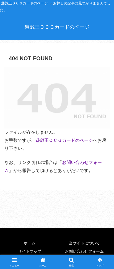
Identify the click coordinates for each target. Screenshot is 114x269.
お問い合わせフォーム (84, 251)
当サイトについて (84, 243)
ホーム (29, 243)
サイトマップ (29, 251)
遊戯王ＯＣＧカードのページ (64, 140)
